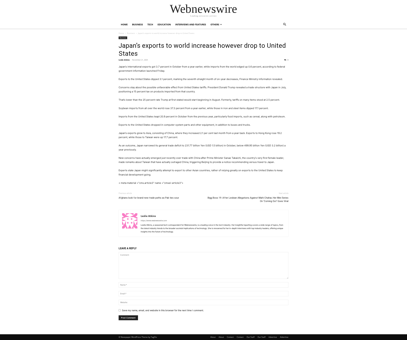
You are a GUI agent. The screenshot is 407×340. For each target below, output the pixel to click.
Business (137, 24)
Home (124, 24)
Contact (230, 337)
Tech (150, 24)
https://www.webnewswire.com (154, 220)
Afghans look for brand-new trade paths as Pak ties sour (149, 197)
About (213, 337)
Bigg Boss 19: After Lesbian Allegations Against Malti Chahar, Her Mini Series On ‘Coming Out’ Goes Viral (248, 199)
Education (164, 24)
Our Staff (251, 337)
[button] (284, 24)
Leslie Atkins (124, 60)
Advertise (273, 337)
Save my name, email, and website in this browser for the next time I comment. (163, 310)
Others (214, 24)
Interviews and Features (190, 24)
